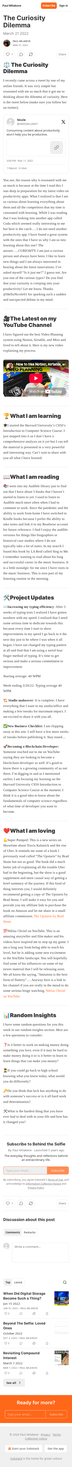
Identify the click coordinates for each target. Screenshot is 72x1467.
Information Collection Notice (43, 1183)
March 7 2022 (13, 1363)
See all (11, 1383)
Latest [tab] (18, 1282)
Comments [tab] (13, 1232)
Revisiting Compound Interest (21, 1355)
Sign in (63, 5)
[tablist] (20, 1232)
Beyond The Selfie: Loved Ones (24, 1325)
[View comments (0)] (21, 54)
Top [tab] (8, 1282)
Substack (16, 1458)
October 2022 (12, 1333)
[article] (36, 1303)
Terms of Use (55, 1179)
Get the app (56, 1448)
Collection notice (36, 1438)
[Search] (65, 1282)
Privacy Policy (36, 1187)
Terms (57, 1434)
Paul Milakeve (22, 41)
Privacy (45, 1434)
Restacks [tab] (29, 1232)
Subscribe (49, 5)
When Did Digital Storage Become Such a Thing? (24, 1296)
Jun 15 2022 (11, 1304)
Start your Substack (25, 1448)
